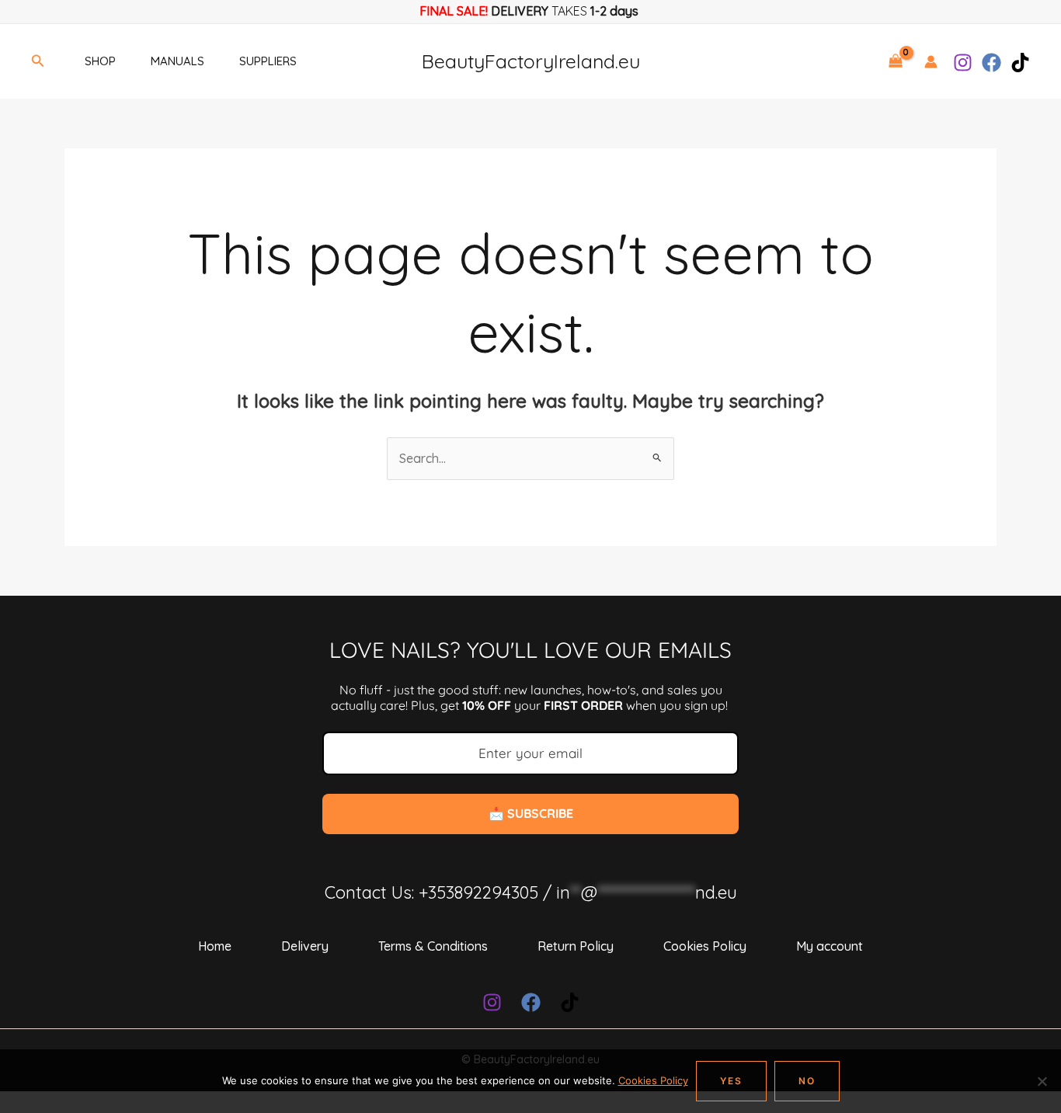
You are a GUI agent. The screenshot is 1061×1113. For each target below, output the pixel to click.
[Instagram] (962, 62)
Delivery (305, 946)
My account (829, 946)
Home (214, 946)
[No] (1041, 1081)
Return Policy (575, 946)
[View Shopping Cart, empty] (895, 61)
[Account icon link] (931, 61)
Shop (100, 61)
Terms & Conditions (433, 946)
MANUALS (177, 61)
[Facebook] (991, 62)
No (807, 1081)
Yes (731, 1081)
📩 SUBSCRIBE (531, 813)
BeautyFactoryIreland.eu (531, 61)
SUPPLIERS (268, 61)
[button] (38, 61)
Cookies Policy (704, 946)
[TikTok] (1020, 62)
